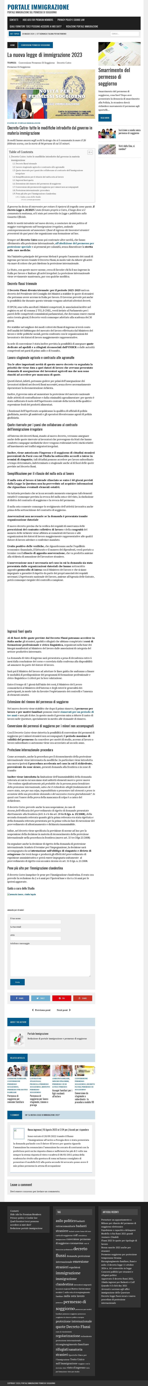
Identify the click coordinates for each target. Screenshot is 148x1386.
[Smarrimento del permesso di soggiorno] (119, 63)
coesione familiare (16, 1078)
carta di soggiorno (64, 1235)
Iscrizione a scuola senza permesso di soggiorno (129, 131)
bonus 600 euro (85, 1231)
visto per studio (73, 1371)
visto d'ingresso (76, 1367)
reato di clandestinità (64, 1332)
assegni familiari (60, 1078)
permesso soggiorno (70, 1314)
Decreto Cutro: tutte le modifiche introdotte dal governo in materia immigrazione (45, 158)
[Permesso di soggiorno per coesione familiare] (17, 1074)
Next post (62, 1010)
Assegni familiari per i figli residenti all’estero (62, 1093)
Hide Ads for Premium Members (38, 20)
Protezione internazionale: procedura (33, 190)
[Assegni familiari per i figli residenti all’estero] (62, 1074)
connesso (27, 1191)
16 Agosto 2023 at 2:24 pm (55, 1129)
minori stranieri (60, 1081)
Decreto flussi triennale (26, 163)
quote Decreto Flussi (73, 1326)
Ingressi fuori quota (24, 180)
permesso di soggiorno (18, 66)
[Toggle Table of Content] (88, 152)
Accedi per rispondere (79, 1129)
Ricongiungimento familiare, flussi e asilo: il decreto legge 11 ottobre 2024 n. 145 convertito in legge (119, 1265)
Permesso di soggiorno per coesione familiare (15, 1099)
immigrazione (68, 1272)
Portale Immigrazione (29, 123)
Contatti (14, 20)
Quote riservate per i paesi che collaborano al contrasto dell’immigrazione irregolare (49, 172)
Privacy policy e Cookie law (71, 20)
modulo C (60, 1292)
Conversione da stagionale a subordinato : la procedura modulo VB (84, 1097)
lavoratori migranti (82, 1284)
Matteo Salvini (78, 1288)
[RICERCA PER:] (124, 33)
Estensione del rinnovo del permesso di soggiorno (38, 183)
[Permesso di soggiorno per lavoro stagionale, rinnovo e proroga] (40, 1074)
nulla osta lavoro (74, 1296)
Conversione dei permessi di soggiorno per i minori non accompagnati (47, 187)
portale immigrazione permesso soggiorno (38, 1383)
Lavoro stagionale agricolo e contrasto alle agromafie (40, 167)
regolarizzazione (68, 1336)
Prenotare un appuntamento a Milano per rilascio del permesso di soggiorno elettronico (118, 1223)
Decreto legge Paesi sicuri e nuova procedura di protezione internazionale (118, 1299)
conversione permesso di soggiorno (37, 62)
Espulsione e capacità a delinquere (118, 1230)
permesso (59, 1302)
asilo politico (66, 1220)
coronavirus (76, 1243)
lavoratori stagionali (63, 1289)
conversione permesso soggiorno (13, 1084)
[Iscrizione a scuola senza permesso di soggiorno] (107, 136)
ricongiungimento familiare (72, 1344)
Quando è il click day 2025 (114, 1285)
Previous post (42, 1010)
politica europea (78, 1317)
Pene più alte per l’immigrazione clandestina (36, 193)
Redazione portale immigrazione (82, 26)
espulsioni (74, 1267)
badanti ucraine (74, 1231)
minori (87, 1288)
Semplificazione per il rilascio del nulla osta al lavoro (40, 177)
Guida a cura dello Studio (30, 197)
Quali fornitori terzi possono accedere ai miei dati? (36, 26)
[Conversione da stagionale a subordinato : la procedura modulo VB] (85, 1074)
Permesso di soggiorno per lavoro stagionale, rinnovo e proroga (39, 1100)
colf (75, 1235)
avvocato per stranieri (33, 200)
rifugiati (62, 1349)
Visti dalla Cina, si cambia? (127, 147)
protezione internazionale (74, 1321)
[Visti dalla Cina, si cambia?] (107, 152)
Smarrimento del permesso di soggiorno (114, 76)
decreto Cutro (64, 62)
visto (64, 1368)
